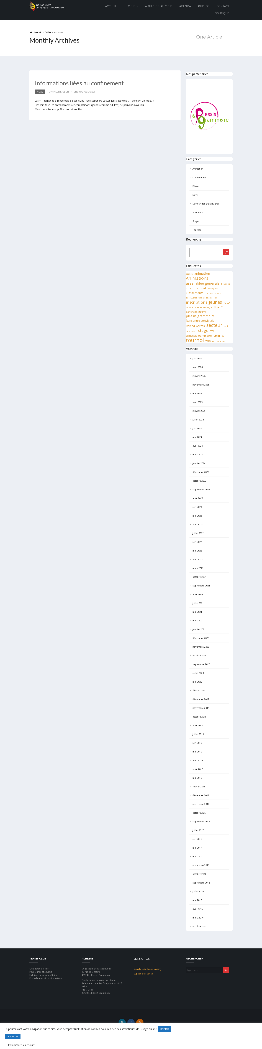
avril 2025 (197, 402)
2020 (48, 32)
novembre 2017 (200, 804)
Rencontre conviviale (200, 320)
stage (203, 330)
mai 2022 (197, 550)
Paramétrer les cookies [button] (21, 1045)
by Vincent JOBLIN (59, 91)
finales (201, 298)
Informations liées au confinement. (80, 83)
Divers (195, 186)
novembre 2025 (200, 384)
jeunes (215, 302)
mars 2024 (198, 454)
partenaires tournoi (196, 311)
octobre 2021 (199, 576)
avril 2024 (197, 445)
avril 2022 (197, 559)
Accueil (111, 6)
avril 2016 (197, 908)
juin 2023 (197, 507)
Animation (197, 168)
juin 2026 (197, 358)
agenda (189, 274)
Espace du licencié (143, 973)
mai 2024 (197, 437)
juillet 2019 (198, 734)
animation (202, 273)
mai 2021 (197, 611)
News (40, 91)
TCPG (212, 331)
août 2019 (197, 725)
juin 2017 (197, 839)
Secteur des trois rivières (206, 203)
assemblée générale (203, 283)
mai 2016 (197, 900)
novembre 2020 (200, 646)
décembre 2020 (200, 638)
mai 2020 (197, 681)
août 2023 (197, 498)
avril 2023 (197, 524)
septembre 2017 (201, 821)
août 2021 (197, 594)
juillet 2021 (198, 603)
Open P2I (219, 307)
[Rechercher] (226, 252)
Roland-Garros (195, 326)
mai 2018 (197, 777)
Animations (197, 278)
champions (213, 288)
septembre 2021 (201, 585)
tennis (218, 335)
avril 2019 (197, 760)
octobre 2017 (199, 812)
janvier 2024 (199, 463)
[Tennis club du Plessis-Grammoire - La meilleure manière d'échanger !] (47, 6)
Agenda (185, 6)
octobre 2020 (199, 655)
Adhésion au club (158, 6)
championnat (196, 288)
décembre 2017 (200, 795)
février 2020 (198, 690)
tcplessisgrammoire (199, 335)
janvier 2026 (199, 375)
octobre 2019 (199, 716)
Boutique (222, 13)
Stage (195, 221)
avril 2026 (197, 367)
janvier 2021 (199, 629)
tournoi (195, 340)
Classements (199, 177)
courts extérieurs (213, 293)
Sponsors (197, 212)
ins (215, 298)
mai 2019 (197, 751)
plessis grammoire (200, 316)
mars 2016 (198, 917)
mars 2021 (198, 620)
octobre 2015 (199, 926)
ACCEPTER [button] (12, 1036)
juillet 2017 (198, 830)
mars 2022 (198, 568)
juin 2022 (197, 541)
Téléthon (210, 341)
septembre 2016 (201, 882)
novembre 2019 (200, 707)
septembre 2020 (201, 664)
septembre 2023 (201, 489)
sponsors (191, 331)
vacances (221, 341)
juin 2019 (197, 742)
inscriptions (196, 302)
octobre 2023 (199, 480)
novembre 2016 (200, 865)
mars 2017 (198, 856)
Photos (203, 6)
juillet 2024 (198, 419)
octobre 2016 (199, 874)
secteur (214, 325)
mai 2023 (197, 515)
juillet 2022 (198, 533)
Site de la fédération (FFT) (147, 969)
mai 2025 (197, 393)
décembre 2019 (200, 699)
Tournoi (196, 229)
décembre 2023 (200, 472)
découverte (191, 298)
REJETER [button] (164, 1029)
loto (227, 302)
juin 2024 (197, 428)
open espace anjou (203, 307)
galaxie (209, 298)
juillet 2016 (198, 891)
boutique (225, 284)
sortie (226, 326)
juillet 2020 (198, 673)
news (189, 307)
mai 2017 (197, 847)
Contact (223, 6)
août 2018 (197, 769)
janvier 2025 (199, 410)
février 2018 (198, 786)
